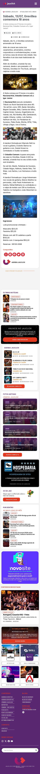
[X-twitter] (6, 741)
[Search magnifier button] (36, 750)
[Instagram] (2, 741)
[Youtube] (12, 741)
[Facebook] (9, 741)
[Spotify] (23, 712)
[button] (6, 254)
